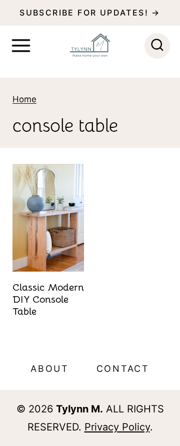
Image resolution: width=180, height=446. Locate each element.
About (49, 368)
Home (24, 99)
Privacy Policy (117, 427)
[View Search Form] (157, 46)
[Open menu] (21, 46)
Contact (123, 368)
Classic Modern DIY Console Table (48, 299)
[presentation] (48, 218)
